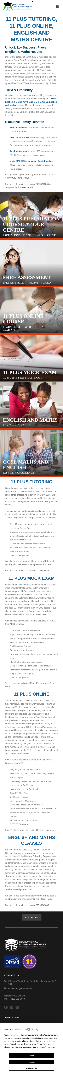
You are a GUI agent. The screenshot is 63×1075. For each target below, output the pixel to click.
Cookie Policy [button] (42, 1044)
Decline (31, 1062)
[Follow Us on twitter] (17, 1007)
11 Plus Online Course (23, 319)
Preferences (31, 1068)
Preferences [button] (50, 1047)
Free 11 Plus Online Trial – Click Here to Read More (30, 830)
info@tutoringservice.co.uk (20, 988)
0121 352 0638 (18, 999)
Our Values (45, 495)
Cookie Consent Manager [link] (14, 1029)
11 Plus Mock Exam (30, 372)
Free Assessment (27, 277)
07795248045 (42, 184)
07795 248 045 (18, 996)
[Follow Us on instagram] (11, 1007)
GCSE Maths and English (25, 464)
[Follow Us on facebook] (6, 1007)
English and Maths (30, 420)
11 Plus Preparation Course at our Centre (31, 224)
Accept (31, 1056)
